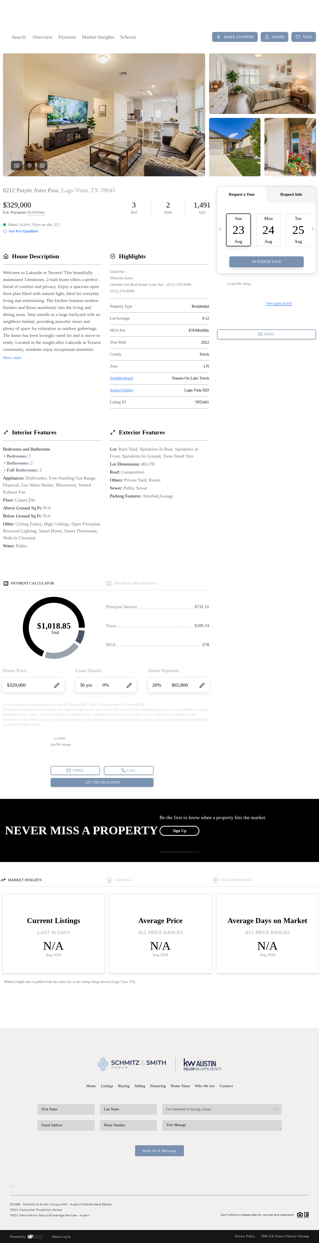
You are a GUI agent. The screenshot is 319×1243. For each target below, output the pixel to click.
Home (91, 1086)
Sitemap (303, 1236)
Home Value (180, 1086)
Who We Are (205, 1086)
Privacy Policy (245, 1236)
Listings (107, 1086)
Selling (140, 1086)
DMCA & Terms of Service (279, 1236)
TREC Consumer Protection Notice (36, 1210)
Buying (124, 1086)
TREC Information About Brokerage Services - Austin (50, 1215)
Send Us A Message (160, 1151)
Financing (158, 1086)
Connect (226, 1086)
